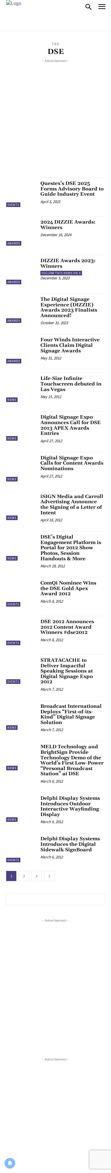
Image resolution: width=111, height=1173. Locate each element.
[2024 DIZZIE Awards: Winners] (21, 231)
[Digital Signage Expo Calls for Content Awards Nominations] (21, 466)
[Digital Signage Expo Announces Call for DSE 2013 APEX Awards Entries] (21, 426)
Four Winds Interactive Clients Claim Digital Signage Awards (70, 345)
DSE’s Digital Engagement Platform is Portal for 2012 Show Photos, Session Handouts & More (70, 548)
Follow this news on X (61, 273)
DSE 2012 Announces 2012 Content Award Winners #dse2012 (67, 627)
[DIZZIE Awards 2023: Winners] (21, 269)
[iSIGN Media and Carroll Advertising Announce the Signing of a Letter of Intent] (21, 505)
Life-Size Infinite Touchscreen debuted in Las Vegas (70, 383)
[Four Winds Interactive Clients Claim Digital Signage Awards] (21, 348)
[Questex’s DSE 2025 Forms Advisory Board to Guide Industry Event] (21, 192)
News (11, 400)
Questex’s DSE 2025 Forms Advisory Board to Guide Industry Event (72, 188)
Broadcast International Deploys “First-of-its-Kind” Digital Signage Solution (71, 714)
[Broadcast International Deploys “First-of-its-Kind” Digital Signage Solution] (21, 715)
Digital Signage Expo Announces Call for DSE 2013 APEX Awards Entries (70, 425)
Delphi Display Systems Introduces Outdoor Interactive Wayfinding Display (70, 806)
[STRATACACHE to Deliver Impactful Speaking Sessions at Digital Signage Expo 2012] (21, 669)
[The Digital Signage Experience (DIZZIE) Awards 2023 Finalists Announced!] (21, 308)
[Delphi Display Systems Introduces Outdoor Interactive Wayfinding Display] (21, 807)
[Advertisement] (55, 119)
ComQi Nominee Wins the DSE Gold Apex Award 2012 (68, 588)
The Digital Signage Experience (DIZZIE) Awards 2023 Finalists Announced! (68, 307)
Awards (13, 243)
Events (13, 205)
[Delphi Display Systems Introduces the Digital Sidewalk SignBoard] (21, 847)
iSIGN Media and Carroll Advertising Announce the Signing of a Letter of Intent (71, 504)
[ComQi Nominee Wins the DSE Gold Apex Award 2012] (21, 592)
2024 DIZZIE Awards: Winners (68, 225)
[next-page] (49, 876)
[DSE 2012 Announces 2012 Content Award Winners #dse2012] (21, 630)
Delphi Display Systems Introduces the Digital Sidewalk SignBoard (70, 844)
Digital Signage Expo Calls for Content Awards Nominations (71, 463)
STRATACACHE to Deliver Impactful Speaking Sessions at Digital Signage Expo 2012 (66, 671)
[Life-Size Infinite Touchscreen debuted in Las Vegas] (21, 387)
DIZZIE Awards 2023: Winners (68, 263)
